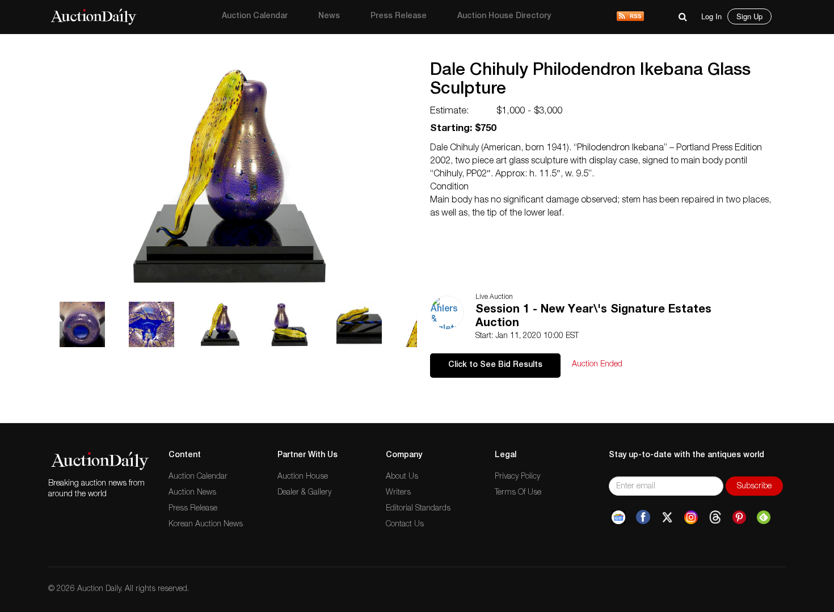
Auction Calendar (255, 16)
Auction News (192, 493)
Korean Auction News (206, 525)
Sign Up (749, 16)
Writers (398, 493)
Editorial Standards (418, 509)
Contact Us (405, 525)
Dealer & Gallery (304, 493)
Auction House (302, 477)
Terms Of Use (518, 493)
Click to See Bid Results (495, 365)
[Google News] (618, 517)
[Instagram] (691, 517)
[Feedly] (763, 517)
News (329, 16)
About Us (402, 477)
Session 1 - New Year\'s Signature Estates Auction (593, 317)
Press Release (398, 16)
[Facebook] (643, 517)
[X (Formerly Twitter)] (667, 517)
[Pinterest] (739, 517)
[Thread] (715, 517)
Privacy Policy (517, 477)
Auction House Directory (504, 16)
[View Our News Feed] (630, 17)
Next (421, 48)
